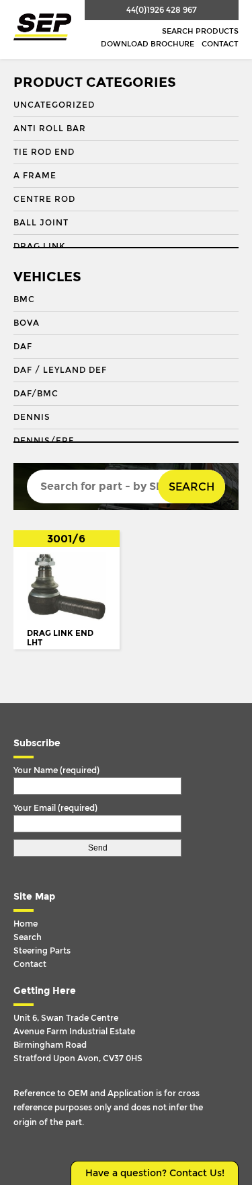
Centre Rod (44, 199)
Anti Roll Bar (49, 128)
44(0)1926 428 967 (161, 10)
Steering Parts (42, 951)
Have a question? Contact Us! (154, 1173)
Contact (220, 44)
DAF (22, 346)
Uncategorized (54, 105)
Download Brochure (147, 44)
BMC (24, 299)
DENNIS (31, 417)
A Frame (34, 175)
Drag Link (39, 246)
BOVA (26, 323)
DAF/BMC (35, 393)
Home (25, 924)
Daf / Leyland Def (60, 370)
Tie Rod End (44, 152)
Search (191, 486)
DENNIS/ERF (43, 440)
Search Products (200, 31)
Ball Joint (41, 222)
